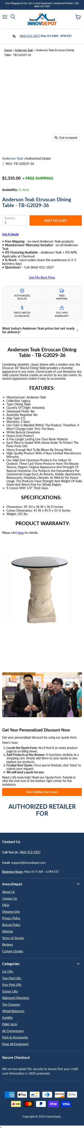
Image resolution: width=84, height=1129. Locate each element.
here (21, 532)
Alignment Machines (15, 998)
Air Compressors (13, 1031)
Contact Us (9, 898)
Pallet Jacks (9, 1024)
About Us (8, 892)
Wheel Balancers (13, 1011)
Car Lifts (7, 971)
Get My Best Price (42, 277)
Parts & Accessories (15, 1037)
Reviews (7, 944)
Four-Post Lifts (12, 984)
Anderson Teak (24, 50)
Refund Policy (11, 925)
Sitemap (7, 931)
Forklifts (7, 1018)
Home (8, 50)
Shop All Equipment (15, 1044)
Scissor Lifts (10, 991)
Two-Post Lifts (11, 978)
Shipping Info (11, 911)
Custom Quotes (12, 951)
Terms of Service (13, 938)
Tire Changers (11, 1004)
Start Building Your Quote (42, 792)
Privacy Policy (11, 918)
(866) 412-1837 (30, 36)
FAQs (5, 905)
